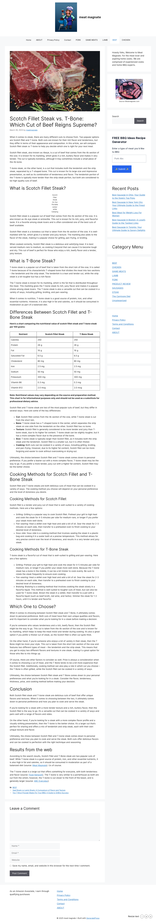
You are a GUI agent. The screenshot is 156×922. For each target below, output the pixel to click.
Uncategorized (119, 300)
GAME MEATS (92, 40)
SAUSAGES (117, 288)
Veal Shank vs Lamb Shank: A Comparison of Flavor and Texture (39, 790)
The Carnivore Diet (121, 296)
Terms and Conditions (123, 324)
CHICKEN (126, 40)
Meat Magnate (39, 765)
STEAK (115, 292)
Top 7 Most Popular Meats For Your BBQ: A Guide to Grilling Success (41, 793)
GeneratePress (92, 918)
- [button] (142, 916)
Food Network (36, 775)
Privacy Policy (53, 40)
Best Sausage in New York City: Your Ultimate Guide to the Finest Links (128, 205)
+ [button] (146, 916)
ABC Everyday (41, 781)
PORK (78, 40)
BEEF (114, 40)
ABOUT (39, 40)
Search (115, 116)
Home (28, 40)
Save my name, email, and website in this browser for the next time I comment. (51, 865)
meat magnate (90, 17)
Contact (67, 40)
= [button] (150, 916)
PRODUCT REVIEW (121, 284)
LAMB (105, 40)
